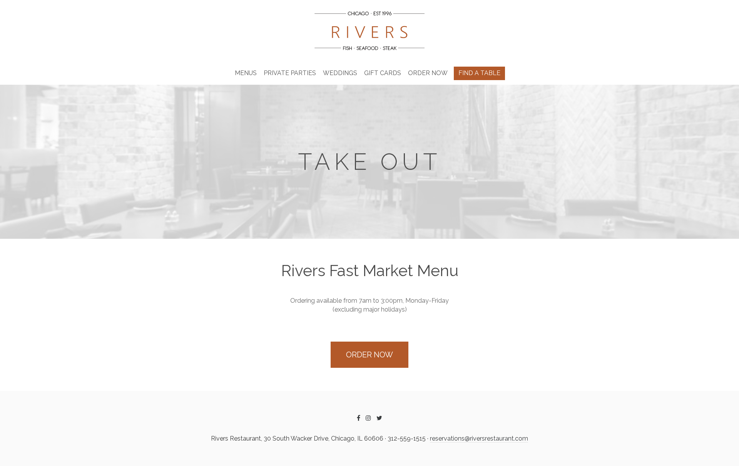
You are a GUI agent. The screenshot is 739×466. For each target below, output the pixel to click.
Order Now (428, 73)
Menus (246, 73)
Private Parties (290, 73)
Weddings (340, 73)
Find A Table (479, 73)
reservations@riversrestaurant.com (479, 438)
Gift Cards (382, 73)
